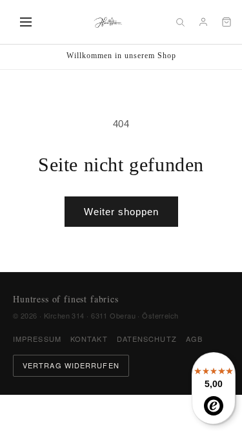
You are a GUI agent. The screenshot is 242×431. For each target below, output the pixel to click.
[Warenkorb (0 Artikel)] (226, 22)
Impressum (37, 338)
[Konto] (203, 22)
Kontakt (89, 338)
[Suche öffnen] (180, 22)
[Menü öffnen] (25, 22)
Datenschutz (147, 338)
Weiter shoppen (121, 211)
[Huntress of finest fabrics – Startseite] (108, 22)
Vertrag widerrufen (71, 365)
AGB (194, 338)
